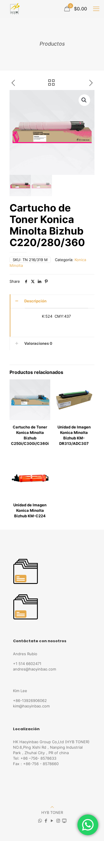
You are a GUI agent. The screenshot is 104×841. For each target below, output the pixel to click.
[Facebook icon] (46, 820)
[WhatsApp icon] (40, 820)
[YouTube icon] (52, 820)
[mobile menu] (96, 9)
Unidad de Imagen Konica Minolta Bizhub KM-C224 (30, 510)
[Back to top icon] (52, 807)
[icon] (64, 820)
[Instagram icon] (58, 820)
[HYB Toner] (14, 8)
